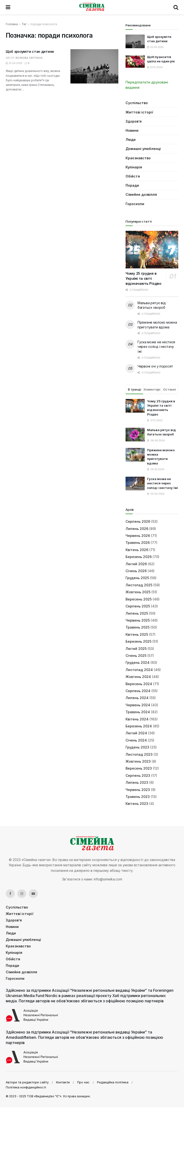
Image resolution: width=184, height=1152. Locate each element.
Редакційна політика (112, 1082)
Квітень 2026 (137, 550)
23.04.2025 (15, 63)
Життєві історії (139, 112)
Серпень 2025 (138, 606)
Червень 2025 (138, 620)
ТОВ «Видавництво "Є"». (44, 1096)
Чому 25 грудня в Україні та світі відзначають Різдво (143, 278)
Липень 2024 (137, 698)
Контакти (63, 1082)
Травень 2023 (138, 797)
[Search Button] (175, 7)
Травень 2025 (138, 627)
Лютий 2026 (136, 564)
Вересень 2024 (139, 684)
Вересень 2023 (139, 768)
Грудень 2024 (138, 662)
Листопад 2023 (139, 754)
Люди (131, 139)
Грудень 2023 (137, 747)
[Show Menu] (8, 7)
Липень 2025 (137, 613)
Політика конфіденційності (26, 1087)
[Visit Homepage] (91, 7)
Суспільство (137, 103)
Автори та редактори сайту (27, 1082)
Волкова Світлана (29, 57)
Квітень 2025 (137, 634)
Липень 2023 (137, 782)
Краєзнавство (138, 158)
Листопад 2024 (139, 670)
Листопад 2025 (139, 585)
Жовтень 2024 (138, 677)
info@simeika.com (108, 879)
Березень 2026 (139, 557)
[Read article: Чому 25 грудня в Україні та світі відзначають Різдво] (152, 249)
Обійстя (133, 176)
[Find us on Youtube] (33, 893)
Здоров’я (134, 121)
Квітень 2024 (137, 719)
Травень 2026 (138, 542)
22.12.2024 (156, 67)
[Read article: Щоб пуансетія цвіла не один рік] (135, 61)
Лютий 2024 (136, 733)
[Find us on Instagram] (21, 893)
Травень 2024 (138, 712)
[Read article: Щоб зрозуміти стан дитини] (94, 66)
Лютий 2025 (136, 649)
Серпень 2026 (138, 521)
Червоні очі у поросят (155, 366)
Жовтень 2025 (138, 592)
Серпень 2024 (138, 691)
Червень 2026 (138, 536)
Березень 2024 (139, 726)
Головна (12, 24)
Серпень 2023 (138, 775)
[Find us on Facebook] (10, 893)
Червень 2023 (138, 790)
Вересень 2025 (139, 599)
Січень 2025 (136, 655)
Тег (24, 24)
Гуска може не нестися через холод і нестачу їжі (156, 346)
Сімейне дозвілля (141, 194)
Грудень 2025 (137, 578)
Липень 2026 (137, 529)
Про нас (83, 1082)
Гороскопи (135, 204)
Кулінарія (134, 167)
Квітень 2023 (137, 804)
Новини (132, 130)
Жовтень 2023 (138, 761)
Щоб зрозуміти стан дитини (30, 51)
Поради (132, 185)
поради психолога (43, 24)
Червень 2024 (138, 705)
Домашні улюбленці (143, 149)
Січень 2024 (136, 740)
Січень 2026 (136, 571)
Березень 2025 (138, 641)
